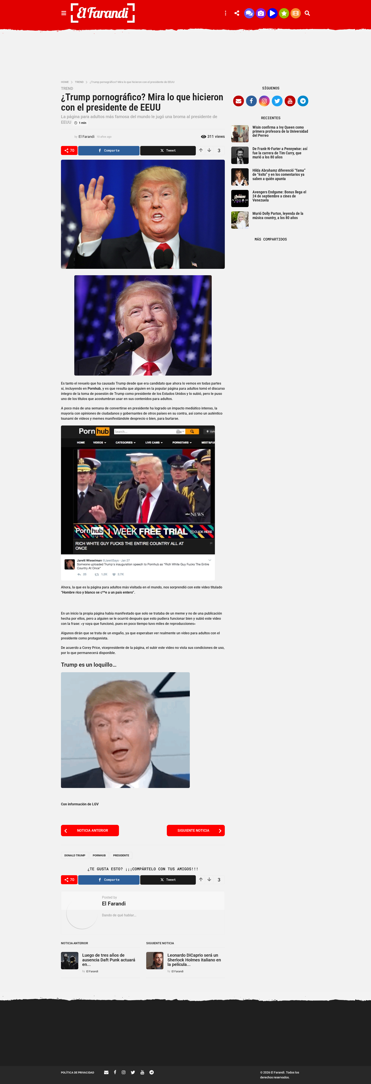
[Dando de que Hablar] (249, 13)
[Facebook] (251, 101)
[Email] (238, 101)
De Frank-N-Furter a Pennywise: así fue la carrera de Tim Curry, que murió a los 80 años (279, 152)
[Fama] (261, 13)
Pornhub (99, 855)
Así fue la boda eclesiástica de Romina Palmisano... (340, 1050)
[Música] (272, 13)
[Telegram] (303, 101)
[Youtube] (290, 101)
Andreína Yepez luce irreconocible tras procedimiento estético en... (125, 1052)
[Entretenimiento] (295, 13)
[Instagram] (264, 101)
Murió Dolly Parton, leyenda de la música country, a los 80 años (277, 215)
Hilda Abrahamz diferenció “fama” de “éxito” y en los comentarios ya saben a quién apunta (279, 174)
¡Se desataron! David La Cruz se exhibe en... (297, 1019)
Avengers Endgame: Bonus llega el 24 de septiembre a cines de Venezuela (279, 196)
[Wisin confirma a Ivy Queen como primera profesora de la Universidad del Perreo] (240, 134)
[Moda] (284, 13)
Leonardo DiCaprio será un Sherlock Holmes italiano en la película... (194, 960)
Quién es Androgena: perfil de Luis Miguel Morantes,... (168, 1050)
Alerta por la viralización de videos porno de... (82, 1050)
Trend (67, 88)
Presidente (121, 855)
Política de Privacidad (77, 1072)
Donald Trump (74, 855)
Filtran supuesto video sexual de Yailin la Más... (211, 1050)
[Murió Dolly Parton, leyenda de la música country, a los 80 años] (240, 220)
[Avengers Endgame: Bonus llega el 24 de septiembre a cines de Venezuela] (240, 198)
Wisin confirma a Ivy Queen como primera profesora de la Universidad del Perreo (280, 131)
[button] (63, 13)
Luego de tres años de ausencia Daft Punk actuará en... (108, 960)
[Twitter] (277, 101)
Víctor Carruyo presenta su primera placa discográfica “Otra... (254, 1052)
